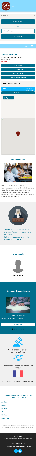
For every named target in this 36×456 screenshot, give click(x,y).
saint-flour (5, 418)
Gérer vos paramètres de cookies (10, 427)
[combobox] (18, 31)
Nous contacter (18, 73)
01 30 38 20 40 (19, 444)
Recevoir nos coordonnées (18, 77)
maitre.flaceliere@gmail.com (20, 446)
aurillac (4, 402)
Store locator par (26, 427)
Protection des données (27, 425)
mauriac (4, 408)
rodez (3, 405)
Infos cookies (7, 425)
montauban (5, 415)
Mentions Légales (16, 425)
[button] (18, 134)
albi (2, 412)
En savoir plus (18, 324)
